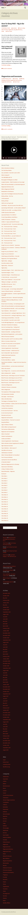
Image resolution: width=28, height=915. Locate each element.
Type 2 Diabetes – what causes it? (9, 310)
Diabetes (5, 811)
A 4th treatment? (5, 198)
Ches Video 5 (4, 483)
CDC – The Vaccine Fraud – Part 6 (8, 229)
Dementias (5, 807)
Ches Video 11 (4, 497)
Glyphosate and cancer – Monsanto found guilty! (12, 297)
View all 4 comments (7, 68)
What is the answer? (5, 368)
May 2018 (5, 677)
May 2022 (5, 598)
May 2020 (5, 621)
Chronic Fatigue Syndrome (9, 800)
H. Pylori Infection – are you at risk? (9, 277)
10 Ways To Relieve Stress (7, 406)
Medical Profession (7, 856)
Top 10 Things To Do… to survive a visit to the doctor (13, 371)
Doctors (5, 821)
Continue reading (6, 65)
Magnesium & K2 (6, 846)
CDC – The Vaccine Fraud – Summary (9, 226)
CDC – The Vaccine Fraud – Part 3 (8, 238)
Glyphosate (5, 830)
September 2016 (6, 719)
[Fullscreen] (24, 158)
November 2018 (6, 663)
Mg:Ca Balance (6, 858)
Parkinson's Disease (7, 867)
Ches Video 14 (4, 504)
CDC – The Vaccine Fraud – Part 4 (8, 233)
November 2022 (6, 593)
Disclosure (3, 473)
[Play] (3, 158)
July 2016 (5, 724)
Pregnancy (5, 874)
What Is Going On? (5, 175)
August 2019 (5, 642)
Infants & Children (7, 837)
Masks (4, 853)
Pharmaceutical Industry (8, 872)
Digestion (5, 816)
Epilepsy (5, 825)
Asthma (4, 781)
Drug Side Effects (5, 422)
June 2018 (5, 675)
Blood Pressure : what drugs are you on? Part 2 (11, 380)
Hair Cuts (5, 537)
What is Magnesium (5, 389)
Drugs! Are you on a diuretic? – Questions (10, 245)
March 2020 (5, 626)
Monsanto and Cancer (6, 415)
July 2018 (5, 672)
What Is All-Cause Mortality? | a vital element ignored (13, 184)
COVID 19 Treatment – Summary (8, 219)
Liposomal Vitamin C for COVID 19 (8, 215)
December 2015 (6, 740)
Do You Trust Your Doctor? (7, 413)
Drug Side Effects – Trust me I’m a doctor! (10, 420)
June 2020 (5, 619)
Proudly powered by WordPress (8, 912)
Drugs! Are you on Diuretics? (7, 254)
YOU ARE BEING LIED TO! (6, 177)
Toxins (4, 891)
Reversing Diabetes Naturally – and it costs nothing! (12, 308)
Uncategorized (6, 893)
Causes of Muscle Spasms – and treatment (11, 291)
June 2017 (5, 701)
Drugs (4, 823)
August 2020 (5, 614)
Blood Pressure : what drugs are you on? (10, 382)
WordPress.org (6, 766)
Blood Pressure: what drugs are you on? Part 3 (11, 378)
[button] (14, 150)
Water (4, 900)
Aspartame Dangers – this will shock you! (10, 275)
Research (5, 879)
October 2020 (6, 609)
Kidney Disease (6, 842)
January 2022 (6, 602)
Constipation (6, 802)
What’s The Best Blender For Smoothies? (10, 455)
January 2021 (6, 607)
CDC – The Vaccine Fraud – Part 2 (8, 240)
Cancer (4, 793)
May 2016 (5, 729)
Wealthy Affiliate (6, 903)
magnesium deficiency (6, 82)
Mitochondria (6, 863)
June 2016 (5, 726)
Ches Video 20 (4, 518)
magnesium (10, 29)
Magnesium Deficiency (8, 849)
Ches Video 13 (4, 501)
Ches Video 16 (4, 508)
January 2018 (6, 684)
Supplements (6, 886)
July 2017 (5, 698)
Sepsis (4, 881)
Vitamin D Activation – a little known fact (10, 350)
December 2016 (6, 712)
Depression (5, 809)
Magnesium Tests (7, 851)
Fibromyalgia (6, 828)
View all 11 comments (7, 129)
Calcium (4, 790)
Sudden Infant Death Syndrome (8, 355)
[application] (14, 150)
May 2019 (5, 649)
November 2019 (6, 635)
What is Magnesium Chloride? (7, 189)
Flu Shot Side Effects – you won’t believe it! (11, 236)
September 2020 (6, 612)
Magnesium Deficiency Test (7, 186)
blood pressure (6, 786)
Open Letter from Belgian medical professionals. (12, 193)
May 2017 (5, 703)
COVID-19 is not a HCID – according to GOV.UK (11, 210)
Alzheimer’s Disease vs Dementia (8, 387)
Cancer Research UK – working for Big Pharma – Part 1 (13, 315)
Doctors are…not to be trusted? (8, 346)
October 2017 (6, 691)
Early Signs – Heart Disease (7, 396)
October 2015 (6, 745)
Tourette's (5, 889)
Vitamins (5, 898)
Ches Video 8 (4, 490)
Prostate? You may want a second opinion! (10, 343)
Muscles (5, 865)
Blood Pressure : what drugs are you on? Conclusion (13, 375)
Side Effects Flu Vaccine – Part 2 (8, 284)
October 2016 (6, 717)
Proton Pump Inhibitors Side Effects (9, 217)
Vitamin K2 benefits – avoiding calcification (10, 332)
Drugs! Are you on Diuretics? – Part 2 (9, 251)
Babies (4, 783)
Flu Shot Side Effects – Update (8, 360)
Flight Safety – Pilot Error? (7, 265)
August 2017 (5, 696)
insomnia (6, 29)
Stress (4, 884)
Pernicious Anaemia (7, 870)
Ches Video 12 (4, 499)
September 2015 (6, 747)
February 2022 (6, 600)
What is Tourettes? (5, 434)
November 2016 (6, 715)
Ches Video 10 (4, 494)
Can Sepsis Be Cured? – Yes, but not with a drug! (12, 224)
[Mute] (22, 158)
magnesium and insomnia (16, 80)
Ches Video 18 (4, 513)
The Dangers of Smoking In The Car (9, 401)
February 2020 (6, 628)
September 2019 (6, 640)
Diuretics (5, 818)
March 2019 (5, 654)
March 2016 (5, 733)
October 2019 (6, 637)
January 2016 (6, 738)
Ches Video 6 (4, 485)
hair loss (5, 832)
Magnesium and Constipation (7, 431)
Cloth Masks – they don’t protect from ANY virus (12, 205)
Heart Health (6, 835)
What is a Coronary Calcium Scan (8, 341)
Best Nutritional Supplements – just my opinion (11, 334)
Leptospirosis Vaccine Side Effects (9, 459)
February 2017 (6, 708)
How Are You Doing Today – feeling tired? (10, 327)
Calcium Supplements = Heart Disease (9, 348)
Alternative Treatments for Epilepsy (9, 324)
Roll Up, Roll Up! (4, 200)
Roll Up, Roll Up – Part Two (7, 196)
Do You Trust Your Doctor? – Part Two (9, 410)
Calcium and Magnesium (6, 385)
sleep (2, 31)
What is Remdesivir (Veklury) (7, 168)
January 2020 (6, 630)
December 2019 (6, 633)
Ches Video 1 (4, 476)
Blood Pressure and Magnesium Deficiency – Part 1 (9, 539)
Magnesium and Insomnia (11, 76)
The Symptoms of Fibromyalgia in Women (10, 392)
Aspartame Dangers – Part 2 (7, 272)
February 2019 (6, 656)
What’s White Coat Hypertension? (8, 427)
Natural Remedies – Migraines (8, 471)
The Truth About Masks (6, 170)
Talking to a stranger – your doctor (9, 282)
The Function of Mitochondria (7, 429)
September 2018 (6, 668)
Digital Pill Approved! (6, 357)
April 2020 (5, 623)
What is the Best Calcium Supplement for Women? (12, 443)
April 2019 (5, 651)
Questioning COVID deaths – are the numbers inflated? (13, 207)
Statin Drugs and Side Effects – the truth (10, 256)
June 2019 (5, 647)
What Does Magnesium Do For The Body (10, 464)
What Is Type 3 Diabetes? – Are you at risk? (10, 279)
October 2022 (6, 595)
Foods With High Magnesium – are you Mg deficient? (13, 322)
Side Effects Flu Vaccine (6, 286)
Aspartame (5, 779)
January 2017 (6, 710)
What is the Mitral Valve (6, 399)
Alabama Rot (6, 776)
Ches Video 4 (4, 480)
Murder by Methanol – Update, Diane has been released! (13, 403)
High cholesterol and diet (7, 445)
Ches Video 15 (4, 506)
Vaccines (5, 896)
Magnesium (5, 844)
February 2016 (6, 736)
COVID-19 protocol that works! (8, 212)
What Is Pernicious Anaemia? (7, 336)
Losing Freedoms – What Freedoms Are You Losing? (12, 182)
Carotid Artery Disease (8, 795)
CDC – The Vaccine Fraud (6, 243)
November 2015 (6, 743)
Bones (4, 788)
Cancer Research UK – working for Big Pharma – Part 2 (13, 313)
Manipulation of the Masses (7, 191)
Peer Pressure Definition (6, 457)
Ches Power (9, 31)
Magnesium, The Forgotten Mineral (9, 258)
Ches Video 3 (4, 478)
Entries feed (6, 762)
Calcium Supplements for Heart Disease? (10, 329)
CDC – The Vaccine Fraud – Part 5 (8, 231)
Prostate (5, 877)
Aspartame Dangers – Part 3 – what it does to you (12, 270)
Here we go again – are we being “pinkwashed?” (12, 289)
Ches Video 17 (4, 511)
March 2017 (5, 705)
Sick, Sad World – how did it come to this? (10, 172)
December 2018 (6, 661)
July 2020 (5, 616)
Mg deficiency (19, 29)
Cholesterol (5, 797)
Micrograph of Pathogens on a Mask (9, 179)
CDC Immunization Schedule (7, 394)
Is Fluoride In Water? (5, 462)
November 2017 (6, 689)
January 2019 (6, 658)
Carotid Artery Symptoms (7, 408)
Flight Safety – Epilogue (6, 261)
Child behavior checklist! (6, 452)
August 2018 (5, 670)
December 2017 (6, 686)
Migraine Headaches (7, 860)
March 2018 (5, 682)
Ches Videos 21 (4, 520)
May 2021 (5, 605)
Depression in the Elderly (7, 466)
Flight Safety (4, 268)
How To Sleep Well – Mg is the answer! (9, 353)
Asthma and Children (6, 438)
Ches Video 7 (4, 487)
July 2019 (5, 644)
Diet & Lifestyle (6, 814)
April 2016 (5, 731)
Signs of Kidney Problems (7, 424)
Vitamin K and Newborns (6, 436)
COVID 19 (5, 804)
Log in (4, 759)
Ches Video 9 (4, 492)
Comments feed (6, 764)
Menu (2, 7)
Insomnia (15, 28)
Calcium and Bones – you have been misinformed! (12, 366)
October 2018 (6, 665)
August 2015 (5, 750)
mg (14, 29)
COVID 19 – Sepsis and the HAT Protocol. (10, 222)
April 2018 (5, 679)
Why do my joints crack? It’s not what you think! (11, 339)
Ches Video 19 (4, 515)
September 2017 (6, 694)
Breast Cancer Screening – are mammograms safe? (12, 303)
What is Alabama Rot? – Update (8, 373)
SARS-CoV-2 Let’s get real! (7, 203)
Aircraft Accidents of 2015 (7, 263)
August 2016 (5, 722)
